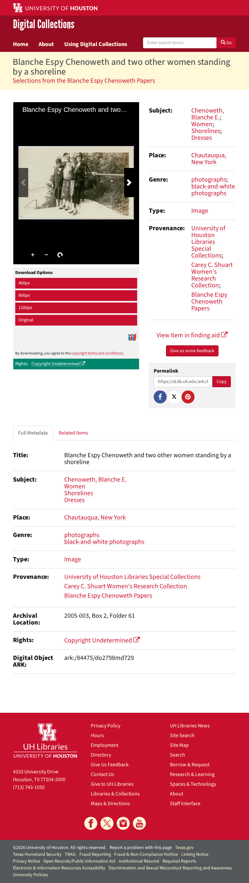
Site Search (182, 735)
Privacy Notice (26, 861)
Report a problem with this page (141, 847)
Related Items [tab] (73, 432)
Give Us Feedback (110, 764)
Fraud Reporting (95, 854)
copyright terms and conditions (97, 353)
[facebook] (90, 823)
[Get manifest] (132, 337)
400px (24, 283)
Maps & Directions (110, 803)
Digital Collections (43, 24)
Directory (101, 754)
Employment (104, 745)
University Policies (30, 875)
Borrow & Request (189, 764)
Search (177, 754)
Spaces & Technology (193, 784)
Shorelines (205, 131)
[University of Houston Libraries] (45, 740)
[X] (174, 396)
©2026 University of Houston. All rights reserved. (59, 847)
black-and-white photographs (213, 190)
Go (228, 43)
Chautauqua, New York (208, 159)
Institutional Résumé (139, 861)
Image (199, 210)
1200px (25, 307)
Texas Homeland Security (37, 854)
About (46, 44)
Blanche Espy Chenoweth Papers (209, 301)
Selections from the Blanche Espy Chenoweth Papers (84, 80)
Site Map (179, 745)
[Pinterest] (188, 396)
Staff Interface (185, 803)
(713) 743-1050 (29, 787)
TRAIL (70, 854)
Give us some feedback (192, 351)
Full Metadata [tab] (33, 432)
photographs (208, 179)
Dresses (201, 137)
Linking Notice (194, 854)
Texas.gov (184, 847)
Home (20, 44)
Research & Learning (192, 774)
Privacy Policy (105, 725)
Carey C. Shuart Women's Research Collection (212, 275)
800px (24, 295)
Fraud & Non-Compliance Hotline (146, 854)
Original (25, 320)
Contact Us (102, 774)
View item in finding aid (189, 335)
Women (201, 124)
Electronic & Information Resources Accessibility (59, 868)
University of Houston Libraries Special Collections (208, 242)
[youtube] (139, 823)
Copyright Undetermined (56, 364)
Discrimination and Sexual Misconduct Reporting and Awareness (170, 868)
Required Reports (179, 861)
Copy (222, 381)
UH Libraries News (190, 725)
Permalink (166, 371)
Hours (97, 735)
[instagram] (123, 823)
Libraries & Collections (115, 793)
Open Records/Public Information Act (79, 861)
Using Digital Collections (95, 44)
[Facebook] (160, 396)
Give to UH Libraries (112, 784)
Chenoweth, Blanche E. (207, 114)
